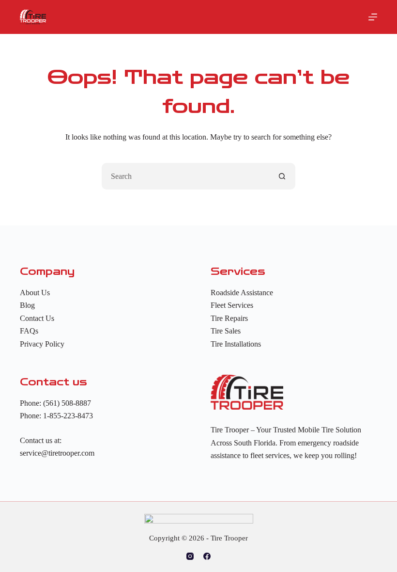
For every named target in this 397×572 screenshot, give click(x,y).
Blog (27, 305)
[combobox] (185, 176)
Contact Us (37, 318)
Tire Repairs (229, 318)
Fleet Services (232, 305)
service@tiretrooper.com (57, 453)
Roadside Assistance (242, 292)
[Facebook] (207, 556)
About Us (35, 292)
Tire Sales (226, 331)
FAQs (29, 331)
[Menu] (372, 17)
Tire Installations (236, 344)
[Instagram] (190, 556)
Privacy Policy (42, 344)
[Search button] (282, 176)
